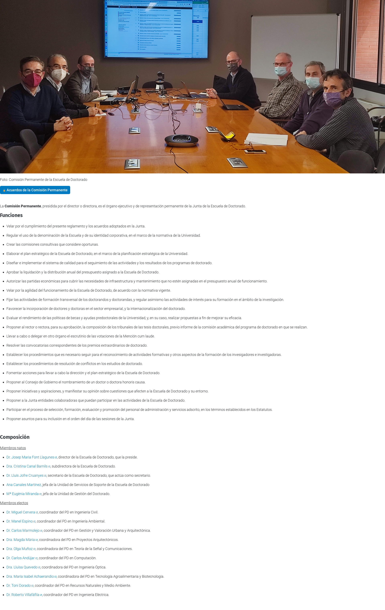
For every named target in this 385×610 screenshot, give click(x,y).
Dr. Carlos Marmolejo (23, 530)
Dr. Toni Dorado (18, 585)
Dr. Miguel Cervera (20, 512)
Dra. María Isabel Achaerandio (30, 576)
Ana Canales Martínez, (24, 485)
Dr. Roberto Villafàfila (22, 595)
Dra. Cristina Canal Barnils (27, 466)
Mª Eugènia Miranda (22, 494)
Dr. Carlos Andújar (20, 558)
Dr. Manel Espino (19, 521)
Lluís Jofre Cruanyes (25, 475)
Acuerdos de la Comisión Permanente (37, 190)
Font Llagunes (30, 457)
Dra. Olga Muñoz (19, 549)
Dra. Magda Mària (20, 540)
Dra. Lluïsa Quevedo (21, 567)
